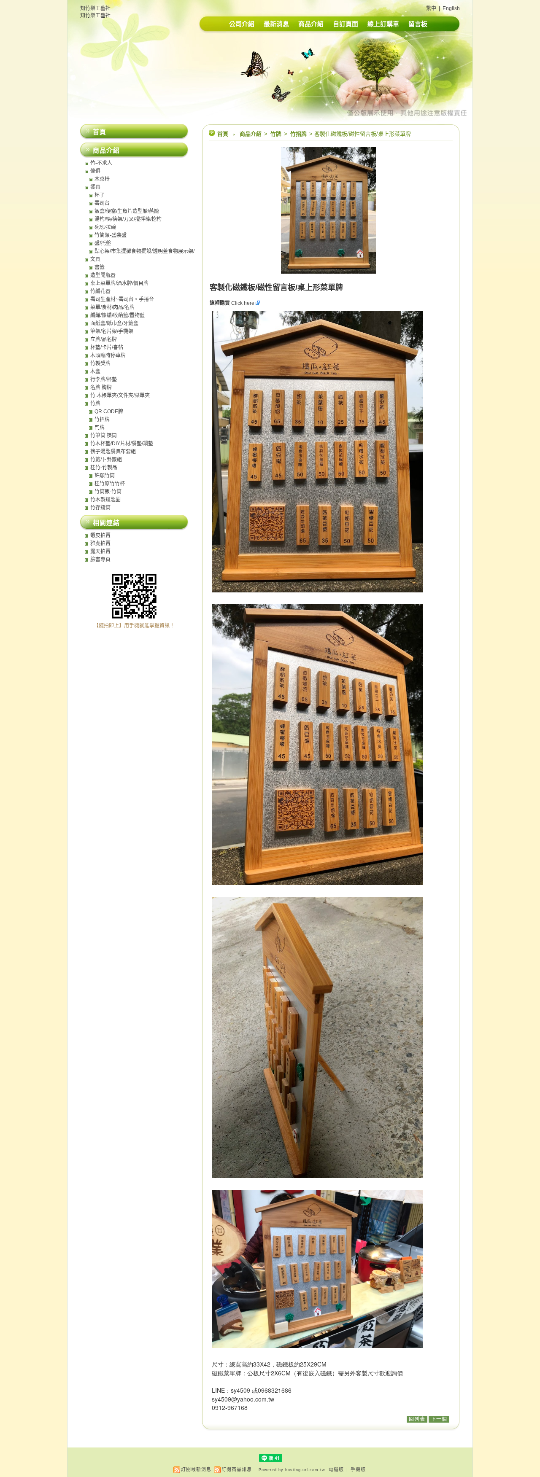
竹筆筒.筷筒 (103, 436)
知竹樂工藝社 (95, 8)
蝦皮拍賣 (100, 535)
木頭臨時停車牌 (108, 355)
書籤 (99, 267)
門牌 (99, 427)
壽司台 (102, 203)
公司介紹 (241, 23)
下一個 (439, 1419)
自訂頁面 (345, 23)
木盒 (95, 371)
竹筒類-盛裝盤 (110, 235)
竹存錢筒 (100, 508)
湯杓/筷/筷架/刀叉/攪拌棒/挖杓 (128, 219)
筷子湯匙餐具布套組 (113, 452)
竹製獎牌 (100, 363)
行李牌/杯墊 (103, 379)
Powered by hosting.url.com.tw (292, 1470)
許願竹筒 (104, 476)
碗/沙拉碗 (105, 227)
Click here (243, 303)
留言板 (417, 23)
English (451, 8)
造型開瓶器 (103, 275)
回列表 (417, 1419)
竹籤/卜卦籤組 (106, 460)
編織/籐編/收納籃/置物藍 (117, 315)
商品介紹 (311, 23)
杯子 (99, 195)
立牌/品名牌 (103, 339)
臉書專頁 (100, 559)
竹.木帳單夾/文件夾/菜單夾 (120, 395)
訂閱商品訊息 (236, 1469)
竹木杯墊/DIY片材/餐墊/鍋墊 (121, 444)
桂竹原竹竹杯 (109, 484)
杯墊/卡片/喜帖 (106, 347)
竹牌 (276, 134)
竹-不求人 (101, 163)
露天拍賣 (100, 551)
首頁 (222, 134)
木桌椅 (102, 179)
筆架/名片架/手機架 (111, 331)
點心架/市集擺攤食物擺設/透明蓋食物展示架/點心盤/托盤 (144, 251)
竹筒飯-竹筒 (108, 492)
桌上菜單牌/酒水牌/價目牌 (119, 283)
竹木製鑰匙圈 (105, 500)
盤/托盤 (102, 243)
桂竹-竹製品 (103, 468)
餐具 (95, 187)
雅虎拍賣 (100, 543)
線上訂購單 (383, 23)
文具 (95, 259)
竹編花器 (100, 291)
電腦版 (336, 1469)
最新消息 (276, 23)
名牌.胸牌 (101, 387)
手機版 (358, 1469)
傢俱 (95, 171)
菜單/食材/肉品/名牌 (112, 307)
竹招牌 (299, 134)
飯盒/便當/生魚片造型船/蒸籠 (126, 211)
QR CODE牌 (108, 411)
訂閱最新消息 (196, 1469)
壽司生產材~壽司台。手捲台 (122, 299)
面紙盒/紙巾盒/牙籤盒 (114, 323)
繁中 (431, 8)
